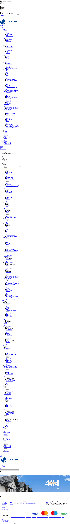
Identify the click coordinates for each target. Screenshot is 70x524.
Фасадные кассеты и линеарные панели (10, 91)
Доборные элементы (7, 326)
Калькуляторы (4, 141)
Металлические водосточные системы (10, 417)
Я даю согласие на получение (29, 503)
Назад (7, 170)
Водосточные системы (8, 106)
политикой (41, 502)
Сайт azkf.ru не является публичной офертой (18, 517)
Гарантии (11, 504)
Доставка (11, 502)
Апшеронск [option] (2, 4)
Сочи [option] (1, 9)
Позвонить (4, 26)
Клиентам (4, 129)
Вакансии (3, 508)
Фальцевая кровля (7, 208)
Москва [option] (1, 11)
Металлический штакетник (8, 262)
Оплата (11, 503)
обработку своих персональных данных (27, 502)
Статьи (3, 505)
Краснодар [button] (2, 0)
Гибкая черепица (7, 62)
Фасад (5, 38)
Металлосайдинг (7, 81)
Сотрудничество (5, 509)
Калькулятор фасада (7, 447)
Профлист (5, 399)
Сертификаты (4, 503)
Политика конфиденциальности (31, 517)
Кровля (5, 30)
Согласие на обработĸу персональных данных (56, 517)
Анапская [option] (2, 3)
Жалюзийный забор (7, 94)
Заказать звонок (4, 17)
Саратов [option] (1, 10)
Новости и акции (4, 504)
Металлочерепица (7, 49)
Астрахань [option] (4, 156)
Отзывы (3, 506)
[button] (35, 15)
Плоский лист (6, 104)
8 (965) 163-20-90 (3, 15)
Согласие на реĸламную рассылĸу (42, 517)
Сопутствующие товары (8, 109)
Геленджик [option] (2, 8)
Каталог (3, 29)
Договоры (11, 506)
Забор (5, 45)
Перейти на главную (66, 496)
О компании (4, 502)
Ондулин (5, 218)
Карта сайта (11, 505)
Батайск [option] (1, 5)
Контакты (3, 507)
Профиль (5, 55)
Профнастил (6, 69)
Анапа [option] (1, 2)
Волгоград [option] (2, 6)
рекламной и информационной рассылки (29, 503)
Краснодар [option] (4, 162)
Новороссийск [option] (2, 12)
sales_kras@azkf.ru (3, 454)
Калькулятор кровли (7, 445)
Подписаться (25, 501)
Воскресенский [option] (2, 7)
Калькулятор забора (7, 446)
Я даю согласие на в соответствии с (29, 502)
